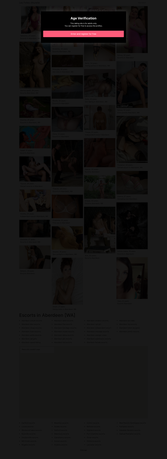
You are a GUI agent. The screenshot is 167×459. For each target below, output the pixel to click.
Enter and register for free (83, 34)
